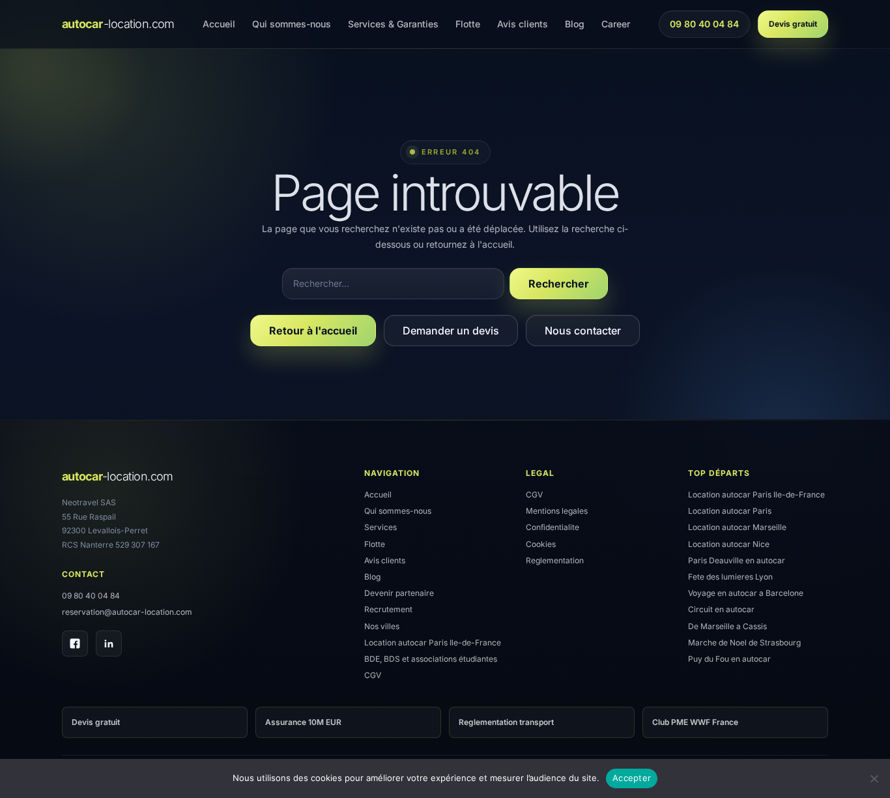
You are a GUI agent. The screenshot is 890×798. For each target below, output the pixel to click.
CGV (372, 675)
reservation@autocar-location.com (127, 612)
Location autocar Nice (728, 544)
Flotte (467, 23)
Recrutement (388, 609)
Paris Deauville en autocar (736, 560)
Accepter (631, 778)
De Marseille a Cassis (727, 626)
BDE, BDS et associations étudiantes (430, 659)
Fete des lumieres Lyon (730, 577)
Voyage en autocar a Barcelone (745, 593)
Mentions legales (557, 511)
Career (615, 23)
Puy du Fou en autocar (729, 659)
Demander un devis (451, 330)
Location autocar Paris (729, 511)
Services (380, 527)
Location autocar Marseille (737, 527)
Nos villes (381, 626)
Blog (574, 23)
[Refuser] (873, 778)
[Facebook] (75, 643)
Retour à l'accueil (313, 330)
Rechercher (558, 283)
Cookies (541, 544)
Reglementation (555, 560)
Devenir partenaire (399, 593)
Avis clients (522, 23)
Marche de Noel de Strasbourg (744, 642)
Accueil (219, 23)
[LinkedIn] (109, 643)
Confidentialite (552, 527)
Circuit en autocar (721, 609)
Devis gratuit (793, 24)
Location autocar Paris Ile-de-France (432, 642)
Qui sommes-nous (291, 23)
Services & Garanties (393, 23)
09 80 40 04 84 (704, 27)
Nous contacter (583, 330)
